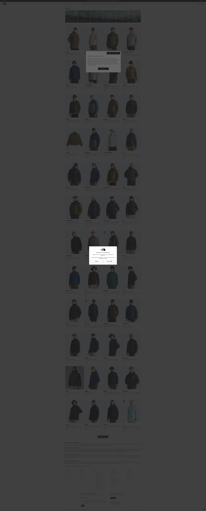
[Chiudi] (115, 248)
